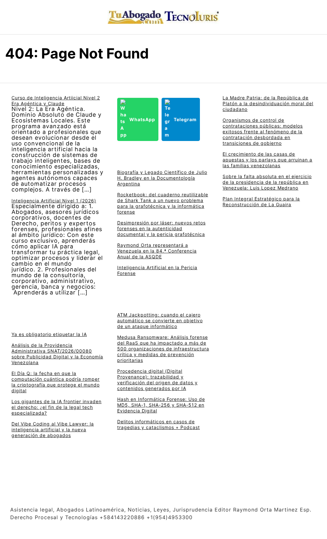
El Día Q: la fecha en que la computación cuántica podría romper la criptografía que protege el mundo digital (55, 382)
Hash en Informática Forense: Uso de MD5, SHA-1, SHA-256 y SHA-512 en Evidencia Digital (161, 404)
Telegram (185, 119)
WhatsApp (142, 119)
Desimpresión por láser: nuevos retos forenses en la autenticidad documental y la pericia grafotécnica (161, 228)
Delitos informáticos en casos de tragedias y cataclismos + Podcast (158, 424)
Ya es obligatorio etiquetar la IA (49, 334)
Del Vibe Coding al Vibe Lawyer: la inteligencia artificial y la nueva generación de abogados (52, 429)
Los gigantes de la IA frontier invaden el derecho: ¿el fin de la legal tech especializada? (56, 407)
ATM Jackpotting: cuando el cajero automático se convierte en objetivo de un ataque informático (160, 320)
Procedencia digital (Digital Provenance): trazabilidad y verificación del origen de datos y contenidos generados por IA (157, 379)
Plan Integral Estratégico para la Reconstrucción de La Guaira (261, 201)
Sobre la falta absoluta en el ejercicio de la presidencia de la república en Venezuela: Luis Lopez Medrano (267, 182)
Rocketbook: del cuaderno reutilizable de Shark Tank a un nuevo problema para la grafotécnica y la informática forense (162, 203)
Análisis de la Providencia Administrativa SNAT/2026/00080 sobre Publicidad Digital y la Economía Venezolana (57, 353)
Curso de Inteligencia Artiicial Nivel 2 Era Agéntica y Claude (55, 100)
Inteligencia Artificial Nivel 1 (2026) (53, 200)
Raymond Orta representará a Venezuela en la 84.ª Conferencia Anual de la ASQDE (157, 250)
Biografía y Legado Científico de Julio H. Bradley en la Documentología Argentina (162, 177)
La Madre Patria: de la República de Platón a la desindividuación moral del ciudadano (268, 103)
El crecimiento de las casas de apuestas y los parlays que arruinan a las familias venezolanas (267, 159)
